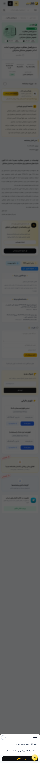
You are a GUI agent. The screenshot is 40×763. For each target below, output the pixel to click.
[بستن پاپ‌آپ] (3, 737)
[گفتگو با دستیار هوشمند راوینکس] (35, 758)
